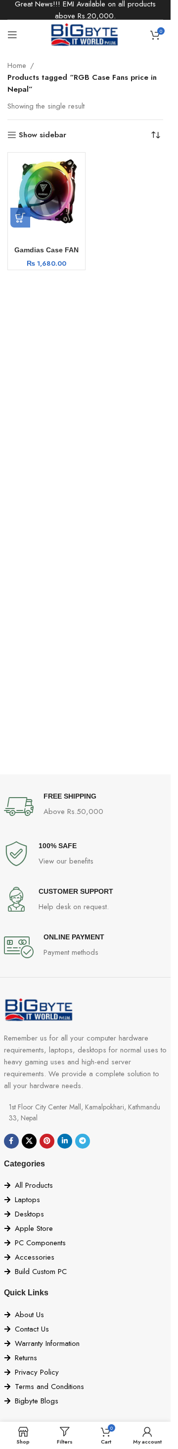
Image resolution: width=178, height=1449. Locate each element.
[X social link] (29, 1141)
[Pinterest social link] (47, 1141)
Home (16, 65)
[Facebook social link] (11, 1141)
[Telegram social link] (82, 1141)
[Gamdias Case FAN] (46, 191)
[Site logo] (85, 33)
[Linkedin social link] (64, 1141)
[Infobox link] (85, 806)
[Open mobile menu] (12, 35)
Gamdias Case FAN (46, 250)
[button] (20, 218)
